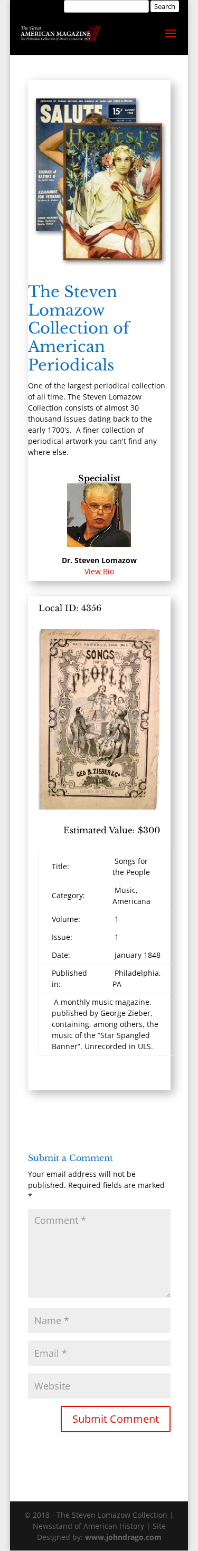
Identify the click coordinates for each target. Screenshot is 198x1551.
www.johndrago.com (123, 1537)
